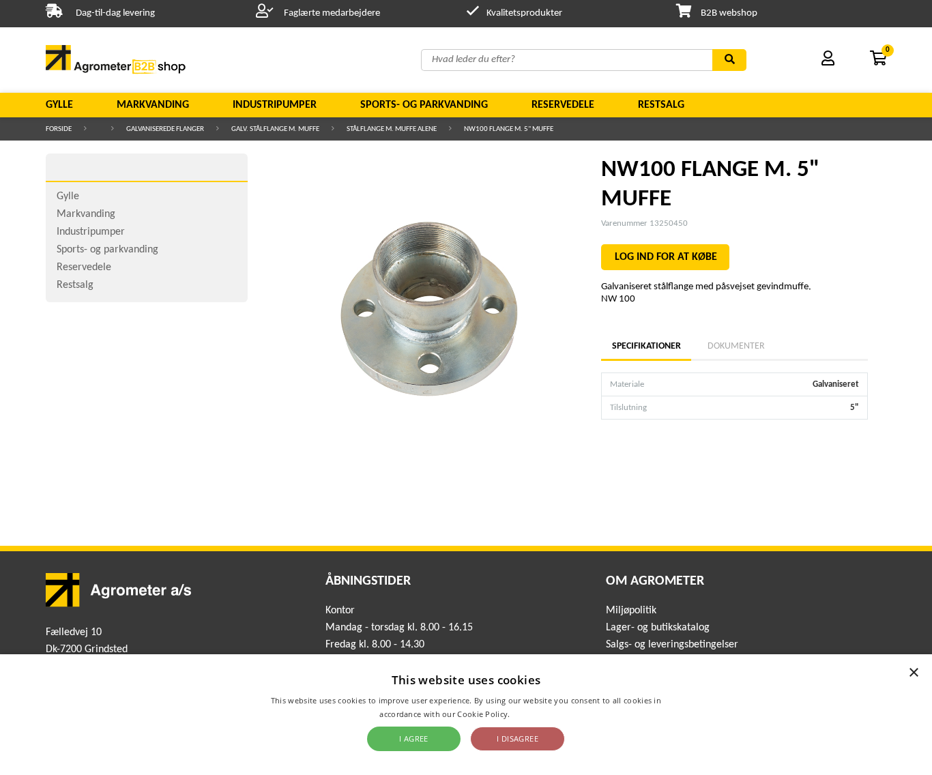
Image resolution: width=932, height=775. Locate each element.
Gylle (59, 105)
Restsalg (661, 105)
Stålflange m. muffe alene (392, 129)
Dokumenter (736, 346)
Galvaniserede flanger (165, 129)
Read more (532, 714)
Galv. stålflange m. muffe (275, 129)
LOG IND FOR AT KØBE (666, 257)
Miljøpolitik (631, 610)
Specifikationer (646, 346)
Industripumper (275, 105)
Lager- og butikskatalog (658, 627)
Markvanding (153, 105)
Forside (59, 129)
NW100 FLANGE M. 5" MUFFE (508, 129)
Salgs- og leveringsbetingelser (672, 644)
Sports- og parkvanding (424, 105)
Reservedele (562, 105)
